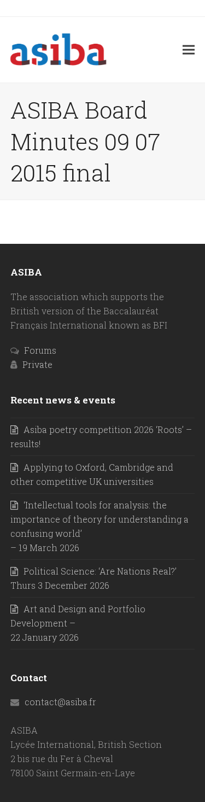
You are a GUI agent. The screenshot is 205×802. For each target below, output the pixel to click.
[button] (189, 49)
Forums (40, 350)
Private (37, 364)
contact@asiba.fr (60, 701)
